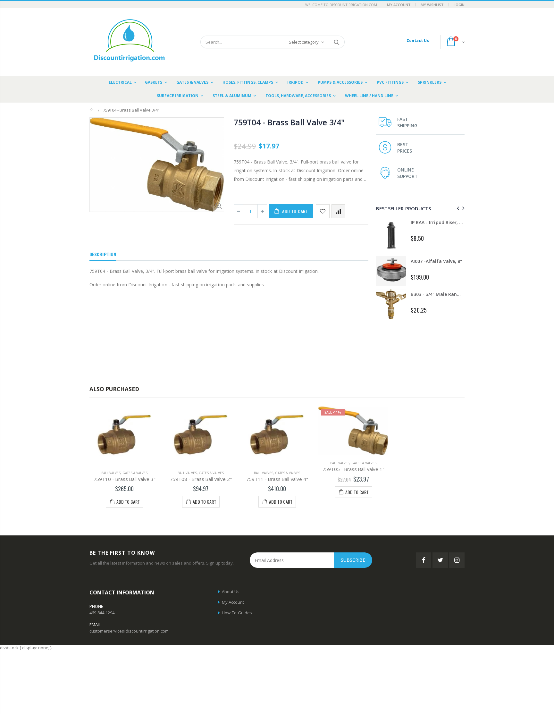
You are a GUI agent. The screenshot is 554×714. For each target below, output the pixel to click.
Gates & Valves (134, 473)
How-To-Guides (237, 613)
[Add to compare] (338, 211)
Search (336, 42)
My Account (399, 4)
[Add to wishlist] (323, 211)
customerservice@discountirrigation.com (129, 631)
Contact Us (418, 40)
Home (91, 110)
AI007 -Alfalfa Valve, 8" (436, 261)
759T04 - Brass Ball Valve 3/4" (289, 122)
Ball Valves (111, 473)
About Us (230, 591)
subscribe (353, 560)
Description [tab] (102, 254)
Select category (304, 42)
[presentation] (457, 208)
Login (459, 4)
